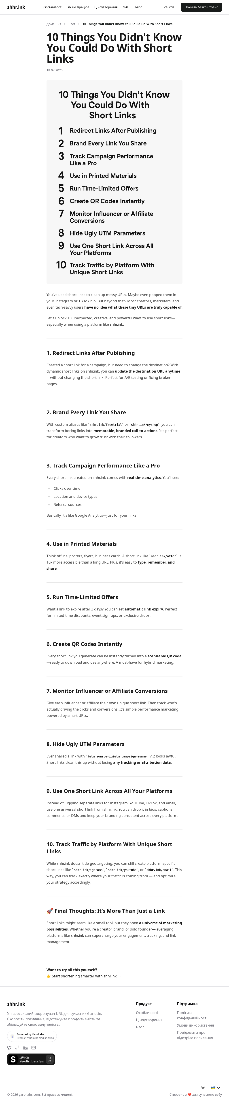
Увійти (169, 7)
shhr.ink (116, 324)
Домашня (54, 24)
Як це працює (78, 7)
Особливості (52, 7)
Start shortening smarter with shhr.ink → (86, 976)
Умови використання (195, 1025)
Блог (138, 7)
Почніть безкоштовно (201, 7)
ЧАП (126, 7)
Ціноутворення (106, 7)
